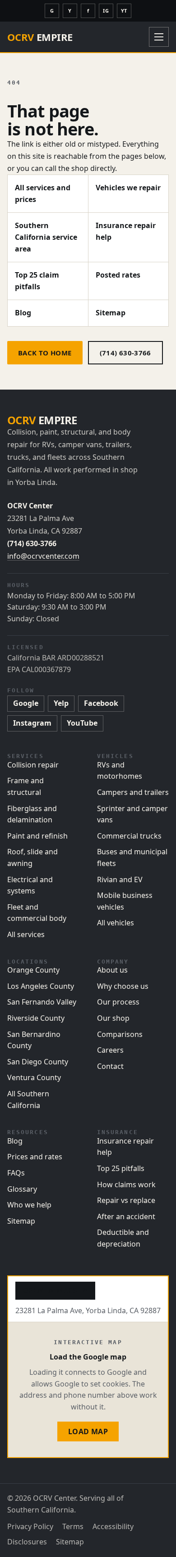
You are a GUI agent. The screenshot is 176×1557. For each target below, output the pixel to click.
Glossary (22, 1189)
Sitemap (110, 313)
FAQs (16, 1173)
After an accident (126, 1216)
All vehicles (115, 923)
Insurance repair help (126, 231)
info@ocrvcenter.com (43, 556)
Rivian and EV (120, 879)
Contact (110, 1066)
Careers (110, 1050)
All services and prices (42, 193)
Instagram (32, 723)
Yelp (61, 703)
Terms (72, 1526)
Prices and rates (34, 1157)
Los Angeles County (40, 986)
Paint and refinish (37, 836)
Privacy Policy (30, 1526)
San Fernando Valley (41, 1002)
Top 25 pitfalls (120, 1168)
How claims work (126, 1184)
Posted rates (118, 275)
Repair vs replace (126, 1200)
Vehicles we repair (128, 188)
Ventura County (34, 1077)
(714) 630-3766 (125, 352)
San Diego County (37, 1062)
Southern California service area (46, 236)
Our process (118, 1002)
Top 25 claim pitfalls (37, 281)
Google (25, 703)
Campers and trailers (133, 792)
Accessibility (113, 1526)
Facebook (101, 703)
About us (112, 970)
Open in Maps (55, 1290)
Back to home (45, 352)
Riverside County (36, 1018)
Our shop (113, 1018)
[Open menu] (159, 37)
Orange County (33, 970)
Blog (23, 313)
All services (26, 934)
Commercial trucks (129, 836)
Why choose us (122, 986)
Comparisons (120, 1034)
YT (124, 10)
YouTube (82, 723)
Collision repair (33, 765)
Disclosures (27, 1542)
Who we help (29, 1205)
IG (106, 10)
